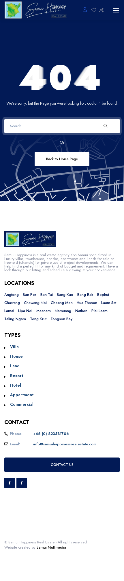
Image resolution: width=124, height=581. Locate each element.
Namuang (63, 310)
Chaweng (12, 302)
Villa (14, 347)
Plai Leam (99, 310)
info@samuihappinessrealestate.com (64, 444)
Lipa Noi (25, 310)
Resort (16, 376)
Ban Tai (46, 294)
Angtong (11, 294)
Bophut (103, 294)
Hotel (15, 385)
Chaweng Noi (35, 302)
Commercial (21, 404)
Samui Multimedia (51, 547)
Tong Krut (38, 319)
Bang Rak (85, 294)
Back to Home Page (62, 158)
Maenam (43, 310)
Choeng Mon (62, 302)
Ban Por (29, 294)
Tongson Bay (61, 319)
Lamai (9, 310)
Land (15, 366)
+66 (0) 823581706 (51, 433)
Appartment (21, 395)
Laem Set (108, 302)
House (16, 356)
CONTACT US (62, 464)
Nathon (81, 310)
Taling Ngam (15, 319)
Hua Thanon (87, 302)
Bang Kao (65, 294)
